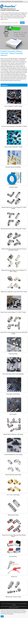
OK (2, 616)
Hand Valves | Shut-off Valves (13, 394)
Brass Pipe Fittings (13, 353)
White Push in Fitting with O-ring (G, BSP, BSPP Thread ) (14, 291)
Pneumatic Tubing (13, 187)
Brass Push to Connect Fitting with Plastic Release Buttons (14, 535)
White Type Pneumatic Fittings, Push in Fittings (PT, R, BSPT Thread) (14, 271)
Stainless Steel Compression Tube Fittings (13, 434)
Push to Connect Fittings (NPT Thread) (13, 147)
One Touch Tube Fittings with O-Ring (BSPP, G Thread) (14, 126)
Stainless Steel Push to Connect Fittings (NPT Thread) (13, 228)
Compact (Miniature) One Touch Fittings (13, 454)
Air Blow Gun (14, 576)
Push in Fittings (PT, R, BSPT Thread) (13, 106)
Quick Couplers (13, 414)
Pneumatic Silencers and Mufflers (13, 167)
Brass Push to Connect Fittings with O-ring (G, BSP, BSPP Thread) (14, 333)
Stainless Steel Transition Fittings (13, 596)
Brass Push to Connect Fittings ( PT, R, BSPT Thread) (13, 312)
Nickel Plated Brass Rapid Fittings (13, 474)
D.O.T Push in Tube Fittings (13, 494)
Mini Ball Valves (13, 556)
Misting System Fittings (13, 515)
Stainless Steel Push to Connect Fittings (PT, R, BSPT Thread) (14, 208)
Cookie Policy (10, 613)
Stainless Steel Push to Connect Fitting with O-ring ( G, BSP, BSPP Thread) (14, 249)
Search (22, 22)
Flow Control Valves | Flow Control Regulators (13, 374)
